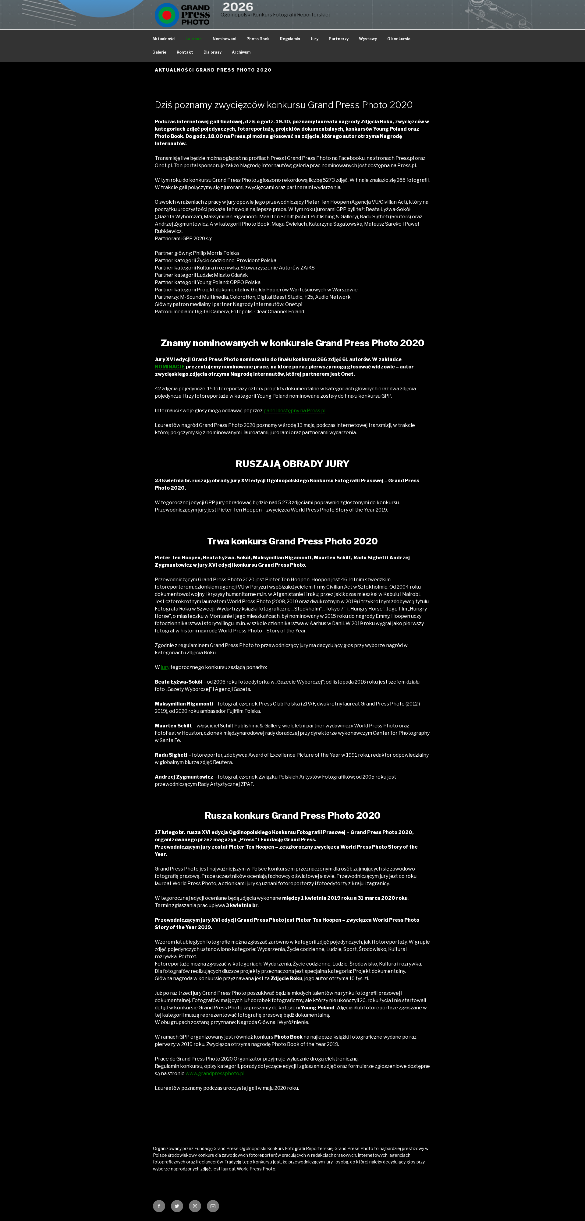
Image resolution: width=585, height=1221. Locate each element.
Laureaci (194, 39)
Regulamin (290, 39)
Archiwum (241, 52)
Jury (314, 39)
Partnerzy (339, 39)
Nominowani (224, 39)
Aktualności (163, 39)
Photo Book (258, 39)
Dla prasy (213, 52)
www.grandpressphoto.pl (215, 1073)
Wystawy (368, 39)
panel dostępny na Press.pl (294, 410)
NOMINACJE (170, 367)
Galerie (159, 52)
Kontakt (185, 52)
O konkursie (398, 39)
